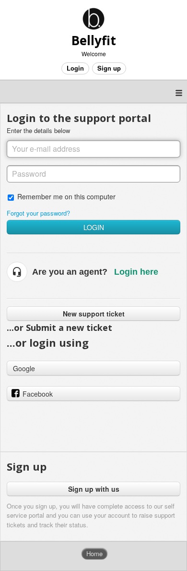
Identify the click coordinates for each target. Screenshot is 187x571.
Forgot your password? (38, 213)
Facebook (38, 394)
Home (94, 553)
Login (93, 227)
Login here (136, 272)
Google (24, 368)
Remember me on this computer (66, 196)
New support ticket (94, 313)
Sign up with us (93, 489)
